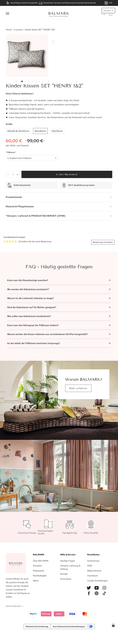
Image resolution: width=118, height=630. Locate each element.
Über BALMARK (40, 560)
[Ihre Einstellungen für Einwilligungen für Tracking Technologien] (113, 625)
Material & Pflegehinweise (20, 206)
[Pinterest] (96, 593)
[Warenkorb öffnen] (110, 13)
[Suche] (103, 13)
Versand (24, 145)
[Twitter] (89, 588)
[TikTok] (104, 593)
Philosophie (38, 570)
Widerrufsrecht (94, 570)
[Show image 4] (32, 81)
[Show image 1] (22, 81)
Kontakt (64, 573)
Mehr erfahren (78, 388)
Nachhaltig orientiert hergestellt (24, 3)
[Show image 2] (25, 81)
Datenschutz (93, 560)
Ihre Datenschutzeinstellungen (69, 626)
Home (9, 29)
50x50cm (57, 131)
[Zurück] (16, 81)
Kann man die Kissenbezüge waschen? (27, 280)
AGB (89, 565)
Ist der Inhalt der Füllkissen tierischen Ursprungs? (33, 343)
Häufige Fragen (67, 560)
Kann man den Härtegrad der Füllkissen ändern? (33, 325)
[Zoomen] (52, 41)
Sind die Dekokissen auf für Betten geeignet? (31, 307)
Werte (36, 580)
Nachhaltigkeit (40, 575)
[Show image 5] (36, 81)
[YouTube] (96, 588)
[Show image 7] (42, 81)
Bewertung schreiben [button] (103, 242)
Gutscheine (65, 579)
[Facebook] (89, 593)
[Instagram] (104, 588)
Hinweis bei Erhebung (37, 626)
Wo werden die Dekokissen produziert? (28, 289)
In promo (18, 29)
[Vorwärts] (48, 81)
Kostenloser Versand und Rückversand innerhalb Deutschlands (70, 3)
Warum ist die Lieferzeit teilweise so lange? (30, 298)
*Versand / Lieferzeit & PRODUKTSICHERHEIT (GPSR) (35, 215)
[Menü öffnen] (7, 13)
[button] (108, 10)
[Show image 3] (29, 81)
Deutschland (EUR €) (14, 606)
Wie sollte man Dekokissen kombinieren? (29, 316)
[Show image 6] (39, 81)
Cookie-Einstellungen (97, 580)
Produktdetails (14, 197)
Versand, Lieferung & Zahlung (70, 567)
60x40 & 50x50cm (18, 131)
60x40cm (40, 131)
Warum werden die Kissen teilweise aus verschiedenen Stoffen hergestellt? (47, 334)
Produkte (37, 565)
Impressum (92, 575)
